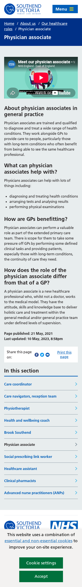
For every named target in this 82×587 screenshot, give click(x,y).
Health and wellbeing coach (27, 420)
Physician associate (19, 444)
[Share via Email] (47, 354)
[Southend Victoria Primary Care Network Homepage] (22, 9)
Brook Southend (17, 432)
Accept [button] (41, 576)
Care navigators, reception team (30, 396)
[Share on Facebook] (37, 354)
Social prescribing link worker (28, 456)
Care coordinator (18, 384)
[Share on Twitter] (42, 354)
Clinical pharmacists (20, 481)
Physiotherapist (17, 408)
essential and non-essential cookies (38, 540)
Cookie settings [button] (41, 562)
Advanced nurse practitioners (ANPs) (34, 493)
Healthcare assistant (20, 468)
